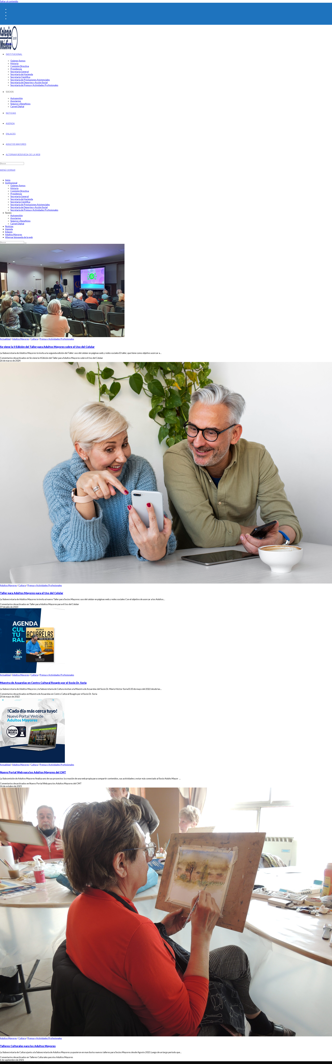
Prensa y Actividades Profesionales (57, 339)
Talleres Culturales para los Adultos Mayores (28, 1046)
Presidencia (16, 193)
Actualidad (5, 339)
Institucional (11, 182)
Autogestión (16, 215)
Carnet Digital (17, 223)
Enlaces (8, 231)
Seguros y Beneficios (20, 221)
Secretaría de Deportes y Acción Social (29, 207)
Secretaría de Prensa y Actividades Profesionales (34, 210)
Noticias (9, 226)
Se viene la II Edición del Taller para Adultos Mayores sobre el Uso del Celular (47, 346)
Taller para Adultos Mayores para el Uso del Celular (31, 593)
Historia (14, 188)
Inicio (7, 180)
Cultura (34, 339)
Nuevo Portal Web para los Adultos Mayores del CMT (33, 772)
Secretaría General (19, 196)
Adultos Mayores (13, 234)
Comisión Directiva (19, 191)
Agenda (9, 229)
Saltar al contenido (9, 1)
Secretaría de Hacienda (21, 199)
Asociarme (15, 218)
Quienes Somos (17, 185)
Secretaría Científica (20, 202)
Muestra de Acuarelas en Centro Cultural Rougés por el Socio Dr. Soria (43, 682)
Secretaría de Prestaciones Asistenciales (30, 204)
